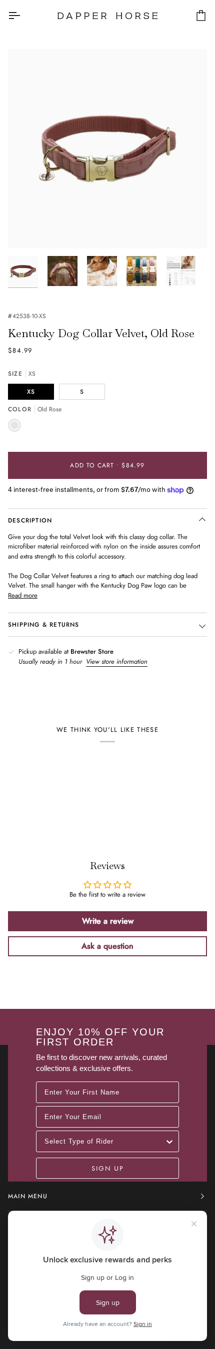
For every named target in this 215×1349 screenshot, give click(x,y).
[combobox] (104, 1141)
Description (30, 520)
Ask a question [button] (108, 946)
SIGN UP (108, 1168)
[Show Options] (169, 1141)
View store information (117, 661)
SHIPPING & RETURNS (44, 624)
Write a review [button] (108, 921)
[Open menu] (23, 15)
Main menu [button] (28, 1196)
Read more (23, 595)
